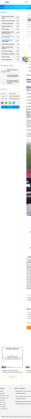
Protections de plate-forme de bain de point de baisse (13, 82)
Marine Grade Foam (10, 26)
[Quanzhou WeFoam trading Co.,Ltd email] (2, 103)
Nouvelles (2, 400)
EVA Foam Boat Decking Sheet (10, 17)
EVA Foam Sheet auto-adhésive (10, 47)
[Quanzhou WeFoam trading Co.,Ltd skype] (13, 103)
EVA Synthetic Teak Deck (10, 54)
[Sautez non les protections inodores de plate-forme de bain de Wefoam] (12, 357)
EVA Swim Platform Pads (12, 70)
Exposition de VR (4, 395)
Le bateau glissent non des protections (10, 32)
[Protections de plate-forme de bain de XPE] (3, 76)
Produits (2, 393)
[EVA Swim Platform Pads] (3, 71)
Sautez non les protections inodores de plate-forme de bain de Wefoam (12, 372)
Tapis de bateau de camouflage (10, 41)
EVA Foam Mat (10, 56)
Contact (10, 107)
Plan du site (3, 402)
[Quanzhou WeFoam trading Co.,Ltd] (7, 2)
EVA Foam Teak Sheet (10, 23)
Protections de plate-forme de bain (10, 36)
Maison (2, 391)
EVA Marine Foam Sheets (10, 20)
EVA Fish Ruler (10, 29)
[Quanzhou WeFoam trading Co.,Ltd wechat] (10, 103)
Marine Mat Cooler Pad (10, 44)
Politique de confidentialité (3, 408)
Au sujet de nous (4, 398)
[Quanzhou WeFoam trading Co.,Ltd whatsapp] (6, 103)
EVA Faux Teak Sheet (10, 51)
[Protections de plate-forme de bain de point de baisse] (3, 82)
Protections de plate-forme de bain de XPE (12, 76)
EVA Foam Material (10, 59)
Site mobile (3, 404)
